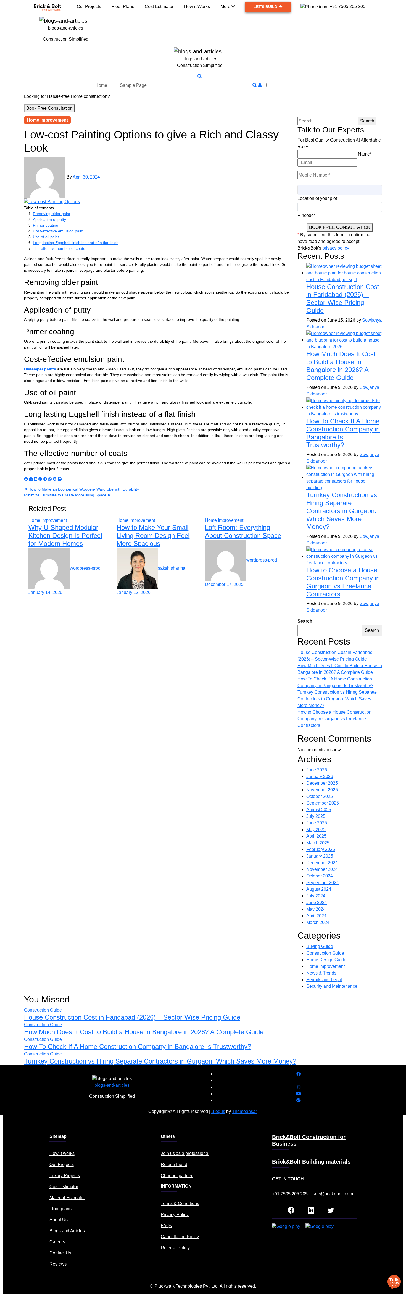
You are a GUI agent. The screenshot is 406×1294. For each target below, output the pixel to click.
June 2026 (316, 770)
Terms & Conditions (180, 1203)
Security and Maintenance (331, 986)
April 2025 (316, 836)
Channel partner (177, 1175)
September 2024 (322, 882)
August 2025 (318, 809)
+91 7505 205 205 (290, 1193)
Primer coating (45, 225)
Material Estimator (67, 1197)
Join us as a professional (185, 1153)
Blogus (218, 1111)
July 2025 (315, 816)
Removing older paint (51, 213)
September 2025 (322, 803)
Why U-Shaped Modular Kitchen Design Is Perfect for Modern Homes (65, 535)
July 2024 (315, 896)
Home (101, 85)
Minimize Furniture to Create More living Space (65, 495)
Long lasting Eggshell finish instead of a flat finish (75, 242)
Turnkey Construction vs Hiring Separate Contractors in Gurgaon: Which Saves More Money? (341, 510)
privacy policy (335, 248)
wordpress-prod (85, 568)
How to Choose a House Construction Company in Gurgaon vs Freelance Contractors (343, 582)
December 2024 (322, 862)
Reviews (58, 1264)
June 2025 (316, 823)
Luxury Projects (64, 1175)
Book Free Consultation (49, 108)
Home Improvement (47, 120)
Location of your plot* (318, 198)
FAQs (166, 1225)
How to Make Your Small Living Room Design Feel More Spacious (153, 535)
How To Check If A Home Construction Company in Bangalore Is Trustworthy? (137, 1046)
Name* (364, 154)
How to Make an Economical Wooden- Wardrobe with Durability (83, 489)
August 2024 (318, 889)
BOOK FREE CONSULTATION (339, 227)
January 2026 (319, 776)
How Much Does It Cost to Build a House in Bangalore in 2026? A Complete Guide (341, 365)
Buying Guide (319, 946)
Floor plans (60, 1208)
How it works (62, 1153)
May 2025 (316, 829)
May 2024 (316, 909)
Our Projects (61, 1164)
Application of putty (49, 219)
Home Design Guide (326, 959)
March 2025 (317, 842)
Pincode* (306, 215)
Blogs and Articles (67, 1230)
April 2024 (316, 915)
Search (304, 621)
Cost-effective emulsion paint (58, 231)
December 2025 (322, 783)
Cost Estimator (63, 1186)
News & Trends (321, 973)
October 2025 (319, 796)
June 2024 (316, 902)
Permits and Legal (324, 979)
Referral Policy (175, 1247)
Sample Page (133, 85)
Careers (57, 1242)
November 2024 (322, 869)
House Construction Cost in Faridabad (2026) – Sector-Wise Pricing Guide (342, 298)
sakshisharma (171, 568)
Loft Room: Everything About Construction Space (243, 531)
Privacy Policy (175, 1214)
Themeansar (244, 1111)
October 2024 (319, 876)
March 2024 (317, 922)
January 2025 (319, 856)
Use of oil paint (46, 237)
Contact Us (60, 1253)
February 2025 (320, 849)
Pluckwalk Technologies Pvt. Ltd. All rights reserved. (205, 1286)
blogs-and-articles (65, 28)
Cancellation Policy (180, 1236)
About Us (58, 1219)
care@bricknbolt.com (332, 1193)
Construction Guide (325, 953)
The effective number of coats (59, 248)
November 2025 (322, 789)
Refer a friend (174, 1164)
